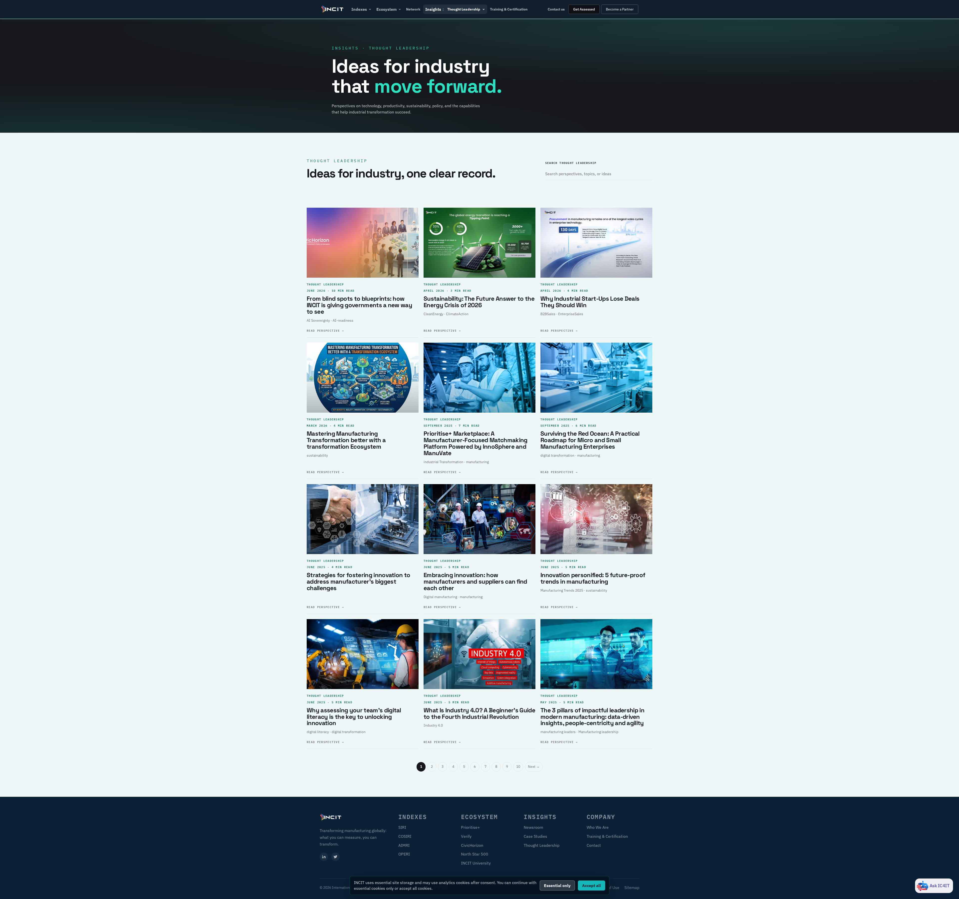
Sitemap (631, 887)
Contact (594, 845)
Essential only (557, 885)
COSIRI (404, 836)
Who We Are (598, 827)
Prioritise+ (470, 827)
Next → (534, 766)
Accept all (591, 885)
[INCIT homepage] (333, 9)
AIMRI (404, 845)
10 (518, 766)
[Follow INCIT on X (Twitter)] (335, 857)
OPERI (404, 854)
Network (413, 9)
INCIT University (476, 863)
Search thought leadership (570, 162)
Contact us (556, 9)
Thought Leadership (541, 845)
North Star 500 (474, 854)
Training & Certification (508, 9)
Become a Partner (620, 9)
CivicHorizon (472, 845)
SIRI (402, 827)
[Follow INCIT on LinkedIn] (324, 857)
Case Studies (535, 836)
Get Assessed (584, 9)
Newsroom (533, 827)
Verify (466, 836)
